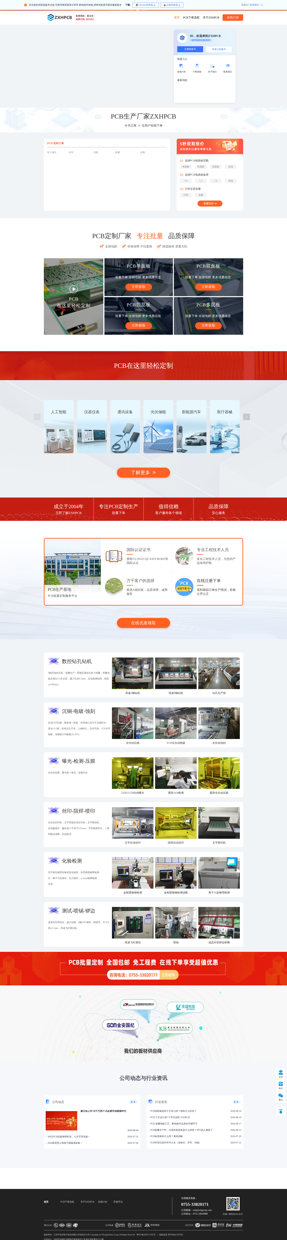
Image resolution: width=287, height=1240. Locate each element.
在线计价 (102, 1202)
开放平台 (118, 1202)
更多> (134, 1102)
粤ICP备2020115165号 (146, 1235)
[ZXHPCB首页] (70, 17)
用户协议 (172, 1235)
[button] (246, 417)
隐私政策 (163, 1235)
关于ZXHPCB (211, 17)
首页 (177, 17)
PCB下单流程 (191, 17)
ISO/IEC (180, 1235)
